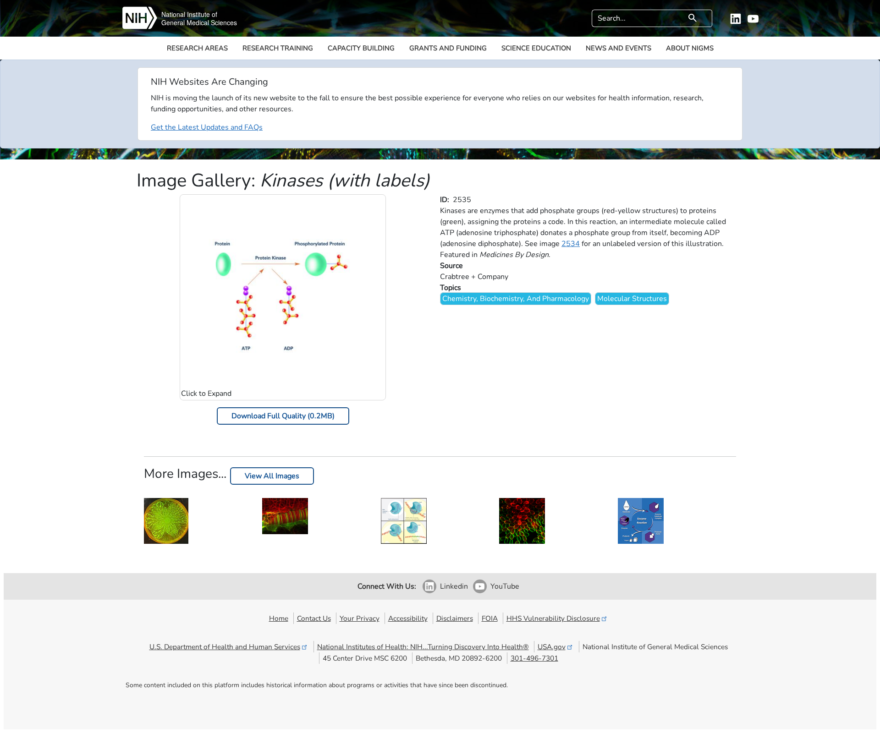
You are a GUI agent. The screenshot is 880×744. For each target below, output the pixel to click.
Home (278, 618)
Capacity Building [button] (361, 48)
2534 (570, 244)
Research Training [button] (277, 48)
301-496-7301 (534, 658)
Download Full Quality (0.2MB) (283, 416)
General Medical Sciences (199, 22)
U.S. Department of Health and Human (224, 646)
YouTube (504, 586)
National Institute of (189, 14)
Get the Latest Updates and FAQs (207, 127)
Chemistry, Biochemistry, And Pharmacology (515, 299)
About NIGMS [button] (690, 48)
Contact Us (314, 618)
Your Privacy (360, 618)
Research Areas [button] (197, 48)
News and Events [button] (618, 48)
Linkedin (454, 586)
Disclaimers (454, 618)
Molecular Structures (632, 299)
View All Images (272, 476)
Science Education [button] (536, 48)
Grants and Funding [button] (448, 48)
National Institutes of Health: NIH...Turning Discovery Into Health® (423, 646)
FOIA (490, 618)
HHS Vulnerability (553, 618)
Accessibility (408, 618)
